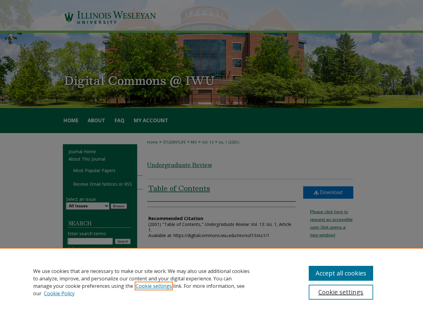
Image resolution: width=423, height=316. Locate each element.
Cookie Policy (59, 293)
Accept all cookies (341, 273)
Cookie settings (154, 286)
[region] (211, 282)
